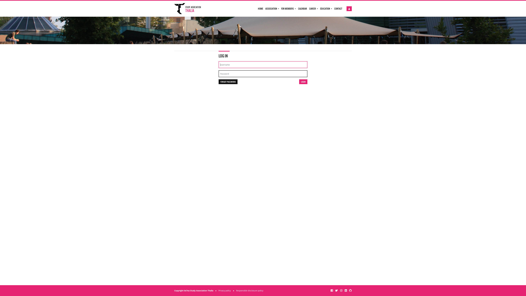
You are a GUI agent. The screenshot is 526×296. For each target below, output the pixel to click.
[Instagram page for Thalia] (341, 290)
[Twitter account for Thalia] (336, 290)
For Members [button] (287, 8)
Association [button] (271, 8)
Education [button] (325, 8)
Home (260, 8)
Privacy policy (224, 290)
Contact (338, 8)
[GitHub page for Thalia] (350, 290)
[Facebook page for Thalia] (332, 290)
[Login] (349, 8)
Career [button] (312, 8)
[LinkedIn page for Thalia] (346, 290)
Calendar (302, 8)
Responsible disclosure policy (249, 290)
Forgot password (228, 81)
